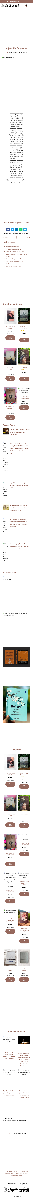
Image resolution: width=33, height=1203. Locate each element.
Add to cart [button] (11, 333)
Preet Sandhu (23, 52)
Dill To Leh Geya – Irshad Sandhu (24, 397)
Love (10, 234)
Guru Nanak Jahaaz (10, 969)
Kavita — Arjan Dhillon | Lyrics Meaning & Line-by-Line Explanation (20, 432)
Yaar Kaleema (24, 367)
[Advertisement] (16, 25)
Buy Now (10, 337)
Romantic (25, 234)
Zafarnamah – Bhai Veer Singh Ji (24, 930)
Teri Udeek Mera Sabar (10, 368)
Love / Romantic (14, 52)
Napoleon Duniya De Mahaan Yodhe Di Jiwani (10, 920)
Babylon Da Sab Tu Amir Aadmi (10, 891)
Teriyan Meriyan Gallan (24, 969)
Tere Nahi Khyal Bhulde (10, 327)
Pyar (20, 234)
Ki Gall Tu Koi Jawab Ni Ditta (24, 327)
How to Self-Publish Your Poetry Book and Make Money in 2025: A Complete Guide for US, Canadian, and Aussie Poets (20, 448)
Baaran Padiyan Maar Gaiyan (10, 407)
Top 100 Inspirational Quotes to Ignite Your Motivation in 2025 (19, 485)
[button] (8, 229)
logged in (12, 1120)
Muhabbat (15, 234)
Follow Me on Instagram (17, 183)
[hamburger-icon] (31, 6)
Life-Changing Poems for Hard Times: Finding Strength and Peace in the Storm (19, 546)
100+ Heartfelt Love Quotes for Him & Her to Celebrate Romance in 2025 (19, 508)
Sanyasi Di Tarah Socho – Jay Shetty (24, 883)
